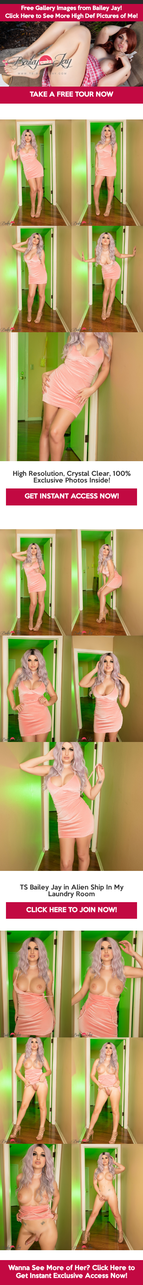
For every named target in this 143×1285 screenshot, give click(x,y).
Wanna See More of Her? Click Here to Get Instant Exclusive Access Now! (71, 1272)
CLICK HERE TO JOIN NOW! (71, 910)
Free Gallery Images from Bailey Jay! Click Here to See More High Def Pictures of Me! (71, 12)
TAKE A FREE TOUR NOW (71, 95)
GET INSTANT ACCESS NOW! (72, 497)
